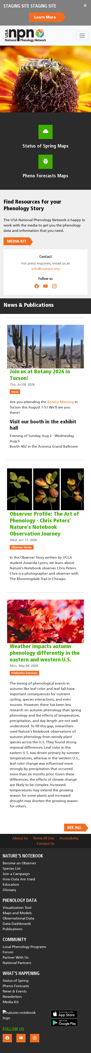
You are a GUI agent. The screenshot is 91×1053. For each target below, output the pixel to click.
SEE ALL (74, 827)
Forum (8, 952)
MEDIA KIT (16, 241)
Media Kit (11, 1002)
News (14, 391)
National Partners (17, 963)
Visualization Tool (17, 907)
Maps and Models (17, 913)
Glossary (9, 890)
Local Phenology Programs (24, 947)
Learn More (45, 17)
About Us (20, 838)
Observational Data (18, 918)
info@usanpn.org (45, 269)
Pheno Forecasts (16, 986)
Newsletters (12, 996)
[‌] (37, 286)
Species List (12, 868)
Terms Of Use (43, 838)
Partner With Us (15, 957)
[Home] (25, 35)
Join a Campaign (16, 874)
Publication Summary (24, 673)
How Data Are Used (19, 879)
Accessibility (69, 838)
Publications (12, 929)
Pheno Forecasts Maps (45, 176)
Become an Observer (19, 863)
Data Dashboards (17, 924)
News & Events (15, 991)
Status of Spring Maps (45, 146)
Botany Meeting (60, 402)
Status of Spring (15, 980)
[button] (21, 1015)
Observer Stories (21, 547)
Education (11, 884)
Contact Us (45, 843)
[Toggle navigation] (82, 35)
